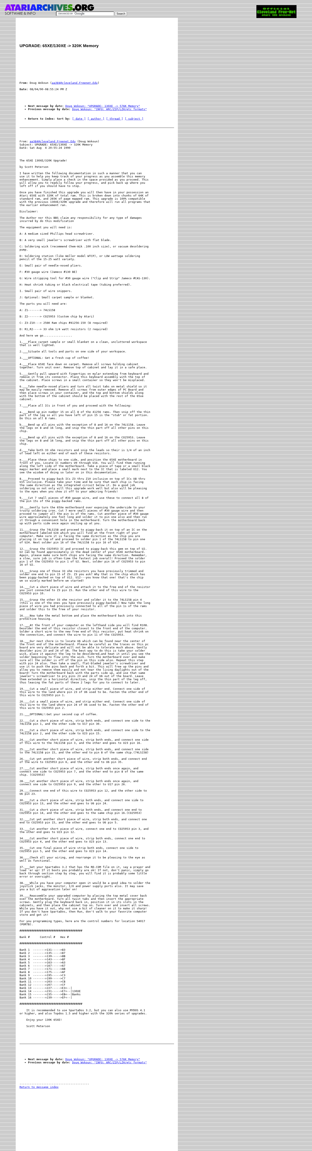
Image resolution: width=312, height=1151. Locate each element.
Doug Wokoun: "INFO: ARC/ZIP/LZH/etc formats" (109, 109)
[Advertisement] (97, 31)
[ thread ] (114, 118)
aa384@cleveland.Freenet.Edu (53, 141)
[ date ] (79, 118)
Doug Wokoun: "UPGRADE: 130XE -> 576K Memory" (102, 106)
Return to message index (39, 1087)
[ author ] (95, 118)
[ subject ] (134, 118)
